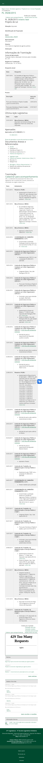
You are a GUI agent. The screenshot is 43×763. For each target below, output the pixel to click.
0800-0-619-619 (22, 740)
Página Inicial (5, 9)
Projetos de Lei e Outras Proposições (31, 9)
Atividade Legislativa (15, 9)
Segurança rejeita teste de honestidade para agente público (19, 661)
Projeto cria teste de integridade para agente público (18, 666)
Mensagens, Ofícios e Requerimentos (19, 164)
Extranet (21, 760)
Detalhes (9, 692)
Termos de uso (21, 754)
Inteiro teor (23, 19)
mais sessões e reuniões (29, 714)
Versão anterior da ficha (31, 17)
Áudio (8, 690)
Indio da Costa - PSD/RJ (11, 37)
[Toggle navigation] (3, 2)
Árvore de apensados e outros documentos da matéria (19, 139)
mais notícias (32, 676)
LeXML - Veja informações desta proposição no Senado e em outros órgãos (22, 723)
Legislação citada (14, 156)
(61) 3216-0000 (25, 741)
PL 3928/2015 (9, 12)
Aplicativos (21, 757)
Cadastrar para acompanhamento (15, 17)
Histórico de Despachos (16, 153)
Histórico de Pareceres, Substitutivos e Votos (21, 158)
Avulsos (12, 147)
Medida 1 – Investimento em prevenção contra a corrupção (19, 672)
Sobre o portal (21, 751)
